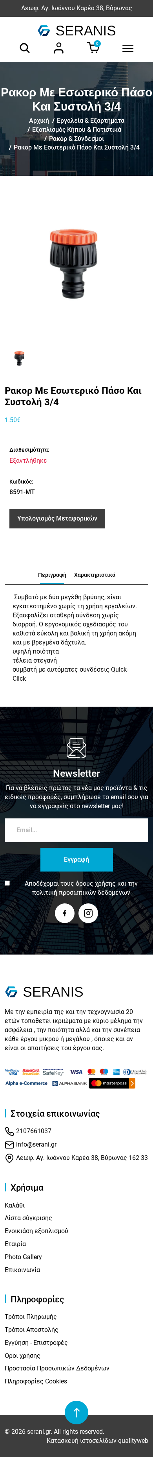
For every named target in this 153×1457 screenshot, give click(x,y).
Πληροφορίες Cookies (36, 1381)
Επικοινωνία (22, 1270)
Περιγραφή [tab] (52, 575)
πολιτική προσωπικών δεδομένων (81, 892)
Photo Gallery (23, 1257)
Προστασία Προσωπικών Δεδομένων (57, 1368)
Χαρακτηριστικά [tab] (94, 575)
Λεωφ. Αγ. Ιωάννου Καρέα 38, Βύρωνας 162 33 (81, 1158)
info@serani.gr (35, 1144)
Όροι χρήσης (22, 1355)
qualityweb (133, 1440)
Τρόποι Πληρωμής (31, 1316)
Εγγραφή (76, 859)
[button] (13, 359)
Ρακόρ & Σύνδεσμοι (76, 138)
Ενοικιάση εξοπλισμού (36, 1231)
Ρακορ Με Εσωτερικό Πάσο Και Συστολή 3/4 (77, 147)
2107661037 (33, 1131)
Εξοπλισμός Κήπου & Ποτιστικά (76, 129)
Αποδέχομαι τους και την (81, 888)
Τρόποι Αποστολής (31, 1329)
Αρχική (39, 120)
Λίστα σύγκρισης (28, 1218)
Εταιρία (15, 1244)
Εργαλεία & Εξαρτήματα (90, 120)
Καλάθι (15, 1205)
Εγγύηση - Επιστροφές (36, 1342)
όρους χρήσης (96, 883)
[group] (77, 264)
